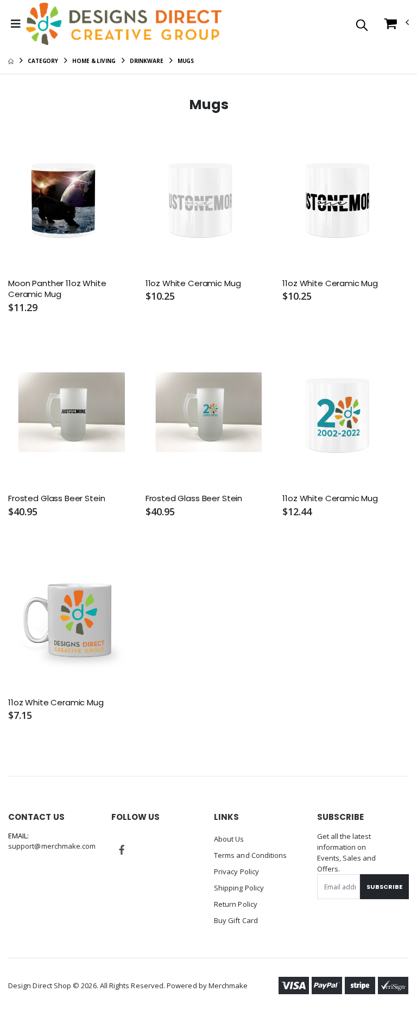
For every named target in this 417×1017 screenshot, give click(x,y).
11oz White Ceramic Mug (193, 283)
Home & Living (94, 61)
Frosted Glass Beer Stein (56, 498)
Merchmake (228, 985)
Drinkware (146, 61)
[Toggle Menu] (15, 24)
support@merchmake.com (52, 846)
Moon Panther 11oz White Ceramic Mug (57, 289)
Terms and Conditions (250, 855)
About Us (229, 839)
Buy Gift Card (236, 920)
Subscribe (384, 886)
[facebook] (122, 850)
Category (43, 61)
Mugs (186, 61)
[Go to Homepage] (124, 24)
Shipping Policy (239, 888)
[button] (362, 26)
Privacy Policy (236, 871)
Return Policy (235, 904)
